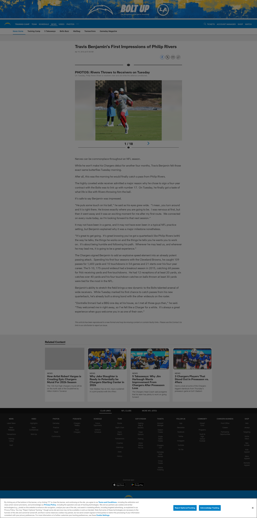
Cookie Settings (102, 515)
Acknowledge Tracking (209, 508)
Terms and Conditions (108, 502)
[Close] (253, 508)
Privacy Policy (50, 505)
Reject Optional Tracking (185, 508)
